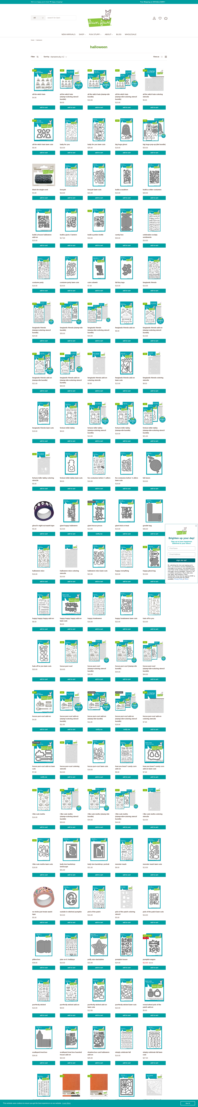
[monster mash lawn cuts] (154, 849)
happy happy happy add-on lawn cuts (71, 620)
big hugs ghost (121, 144)
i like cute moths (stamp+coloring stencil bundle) (69, 816)
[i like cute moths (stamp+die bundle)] (99, 799)
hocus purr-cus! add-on (41, 716)
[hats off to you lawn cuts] (43, 651)
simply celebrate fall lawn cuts (152, 1053)
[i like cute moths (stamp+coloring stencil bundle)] (71, 799)
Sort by (46, 57)
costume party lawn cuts (69, 282)
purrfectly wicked (39, 1005)
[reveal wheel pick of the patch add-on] (154, 989)
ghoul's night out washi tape (43, 526)
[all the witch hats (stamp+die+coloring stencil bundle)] (126, 79)
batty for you (65, 144)
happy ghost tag (149, 571)
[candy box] (126, 220)
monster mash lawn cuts (152, 864)
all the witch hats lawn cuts (42, 144)
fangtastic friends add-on (125, 328)
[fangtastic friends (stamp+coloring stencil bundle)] (43, 312)
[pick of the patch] (99, 897)
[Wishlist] (160, 18)
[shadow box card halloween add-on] (99, 1037)
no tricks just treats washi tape (42, 913)
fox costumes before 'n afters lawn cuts (126, 479)
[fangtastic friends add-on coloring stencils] (99, 363)
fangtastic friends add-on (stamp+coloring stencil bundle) (152, 330)
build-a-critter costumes (152, 190)
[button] (166, 18)
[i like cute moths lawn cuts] (43, 849)
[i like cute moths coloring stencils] (154, 799)
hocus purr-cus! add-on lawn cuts (43, 767)
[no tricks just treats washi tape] (43, 897)
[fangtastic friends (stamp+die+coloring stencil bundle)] (99, 312)
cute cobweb (93, 282)
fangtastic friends (149, 282)
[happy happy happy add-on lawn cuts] (71, 603)
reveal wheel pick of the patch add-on (152, 1006)
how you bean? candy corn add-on (126, 767)
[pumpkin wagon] (154, 944)
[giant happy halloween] (71, 510)
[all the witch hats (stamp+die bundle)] (99, 79)
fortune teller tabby (67, 428)
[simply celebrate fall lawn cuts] (154, 1037)
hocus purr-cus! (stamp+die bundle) (126, 667)
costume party (38, 282)
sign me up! (181, 560)
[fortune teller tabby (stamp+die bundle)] (126, 413)
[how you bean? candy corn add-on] (126, 751)
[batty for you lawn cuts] (99, 129)
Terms (186, 579)
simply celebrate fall (123, 1052)
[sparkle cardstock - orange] (99, 1085)
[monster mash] (126, 849)
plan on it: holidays (67, 959)
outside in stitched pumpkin (71, 912)
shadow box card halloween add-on (98, 1053)
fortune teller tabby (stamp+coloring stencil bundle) (97, 430)
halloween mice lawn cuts (97, 571)
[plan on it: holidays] (71, 944)
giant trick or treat (122, 526)
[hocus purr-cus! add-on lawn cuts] (43, 751)
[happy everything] (126, 556)
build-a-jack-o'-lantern (68, 235)
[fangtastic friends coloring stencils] (154, 363)
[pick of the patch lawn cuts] (154, 897)
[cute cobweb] (99, 267)
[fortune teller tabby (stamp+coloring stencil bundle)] (99, 413)
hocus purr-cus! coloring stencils (69, 767)
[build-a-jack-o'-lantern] (71, 220)
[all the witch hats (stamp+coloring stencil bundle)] (71, 79)
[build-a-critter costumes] (154, 174)
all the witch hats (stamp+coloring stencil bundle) (69, 96)
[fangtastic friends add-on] (126, 312)
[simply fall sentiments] (43, 1085)
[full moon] (154, 463)
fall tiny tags (120, 282)
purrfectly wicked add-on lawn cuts (97, 1006)
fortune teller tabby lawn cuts (71, 478)
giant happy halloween (69, 526)
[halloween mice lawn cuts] (99, 556)
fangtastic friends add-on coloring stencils (97, 379)
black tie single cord (40, 190)
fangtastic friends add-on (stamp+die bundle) (42, 379)
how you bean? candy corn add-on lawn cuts (153, 767)
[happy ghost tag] (154, 556)
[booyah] (71, 174)
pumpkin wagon (149, 959)
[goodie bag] (154, 510)
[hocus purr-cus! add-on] (43, 701)
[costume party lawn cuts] (71, 267)
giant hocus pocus (95, 526)
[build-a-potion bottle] (99, 220)
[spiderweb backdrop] (126, 1085)
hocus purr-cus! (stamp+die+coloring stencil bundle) (153, 668)
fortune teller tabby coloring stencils (43, 479)
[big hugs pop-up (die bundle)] (154, 129)
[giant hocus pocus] (99, 510)
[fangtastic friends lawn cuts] (43, 413)
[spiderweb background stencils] (154, 1085)
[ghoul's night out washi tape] (43, 510)
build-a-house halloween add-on (41, 236)
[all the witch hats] (43, 79)
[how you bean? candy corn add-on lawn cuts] (154, 751)
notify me (99, 534)
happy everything (122, 571)
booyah (63, 190)
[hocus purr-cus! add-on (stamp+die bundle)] (99, 701)
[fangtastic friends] (154, 267)
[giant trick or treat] (126, 510)
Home (32, 40)
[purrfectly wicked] (43, 989)
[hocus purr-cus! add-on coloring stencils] (154, 701)
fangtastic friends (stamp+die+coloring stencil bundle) (98, 330)
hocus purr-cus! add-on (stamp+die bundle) (97, 717)
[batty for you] (71, 129)
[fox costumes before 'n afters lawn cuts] (126, 463)
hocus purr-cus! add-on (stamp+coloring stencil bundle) (69, 718)
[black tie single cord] (43, 174)
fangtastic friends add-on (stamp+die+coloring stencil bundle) (71, 380)
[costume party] (43, 267)
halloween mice (38, 571)
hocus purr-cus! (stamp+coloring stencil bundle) (97, 668)
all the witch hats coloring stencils (153, 95)
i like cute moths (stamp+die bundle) (98, 815)
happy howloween (95, 618)
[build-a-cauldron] (126, 174)
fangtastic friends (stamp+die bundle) (71, 329)
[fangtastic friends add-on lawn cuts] (126, 363)
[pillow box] (43, 944)
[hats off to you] (154, 603)
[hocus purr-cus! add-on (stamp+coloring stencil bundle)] (71, 701)
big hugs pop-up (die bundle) (154, 144)
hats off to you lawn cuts (41, 666)
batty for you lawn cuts (96, 144)
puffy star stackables (96, 959)
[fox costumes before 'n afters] (99, 463)
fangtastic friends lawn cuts (43, 428)
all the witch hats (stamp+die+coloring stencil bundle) (126, 96)
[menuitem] (68, 34)
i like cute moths (38, 814)
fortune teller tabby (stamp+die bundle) (122, 429)
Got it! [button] (188, 1103)
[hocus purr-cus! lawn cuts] (99, 751)
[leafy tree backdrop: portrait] (99, 849)
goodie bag (147, 526)
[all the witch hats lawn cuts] (43, 129)
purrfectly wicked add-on (69, 1005)
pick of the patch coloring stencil (125, 913)
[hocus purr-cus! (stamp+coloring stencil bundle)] (99, 651)
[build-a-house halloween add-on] (43, 220)
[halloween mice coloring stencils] (71, 556)
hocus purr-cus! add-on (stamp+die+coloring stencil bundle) (126, 718)
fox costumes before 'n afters (99, 478)
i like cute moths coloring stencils (152, 815)
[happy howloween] (99, 603)
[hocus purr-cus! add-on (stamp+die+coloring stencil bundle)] (126, 701)
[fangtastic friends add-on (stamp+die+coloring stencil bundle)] (71, 363)
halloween (39, 40)
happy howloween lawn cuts (126, 618)
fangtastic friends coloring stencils (153, 379)
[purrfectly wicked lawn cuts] (126, 989)
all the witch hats (38, 94)
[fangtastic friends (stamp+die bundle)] (71, 312)
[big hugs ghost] (126, 129)
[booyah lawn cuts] (99, 174)
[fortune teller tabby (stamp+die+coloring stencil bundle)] (154, 413)
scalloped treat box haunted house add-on (71, 1053)
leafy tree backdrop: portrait (98, 864)
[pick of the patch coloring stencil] (126, 897)
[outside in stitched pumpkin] (71, 897)
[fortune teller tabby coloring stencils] (43, 463)
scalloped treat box (39, 1052)
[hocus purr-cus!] (71, 651)
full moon (146, 478)
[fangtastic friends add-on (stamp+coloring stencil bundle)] (154, 312)
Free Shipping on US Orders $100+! (152, 2)
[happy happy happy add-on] (43, 603)
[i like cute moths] (43, 799)
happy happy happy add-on (43, 618)
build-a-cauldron (121, 190)
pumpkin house (121, 959)
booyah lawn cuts (94, 190)
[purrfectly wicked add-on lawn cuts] (99, 989)
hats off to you (148, 618)
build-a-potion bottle (95, 235)
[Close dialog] (196, 526)
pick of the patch (94, 912)
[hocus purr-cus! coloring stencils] (71, 751)
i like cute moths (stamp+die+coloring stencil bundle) (126, 816)
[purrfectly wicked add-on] (71, 989)
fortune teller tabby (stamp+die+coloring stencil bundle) (153, 430)
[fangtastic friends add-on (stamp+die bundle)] (43, 363)
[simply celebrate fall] (126, 1037)
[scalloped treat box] (43, 1037)
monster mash (120, 864)
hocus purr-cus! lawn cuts (98, 766)
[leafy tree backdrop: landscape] (71, 849)
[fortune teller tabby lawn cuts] (71, 463)
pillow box (36, 959)
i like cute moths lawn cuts (42, 864)
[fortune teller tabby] (71, 413)
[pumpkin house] (126, 944)
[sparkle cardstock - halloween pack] (71, 1085)
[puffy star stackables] (99, 944)
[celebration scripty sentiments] (154, 220)
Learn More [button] (66, 1103)
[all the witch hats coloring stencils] (154, 79)
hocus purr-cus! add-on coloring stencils (152, 717)
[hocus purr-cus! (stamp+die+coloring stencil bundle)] (154, 651)
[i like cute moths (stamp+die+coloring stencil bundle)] (126, 799)
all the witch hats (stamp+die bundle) (99, 95)
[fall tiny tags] (126, 267)
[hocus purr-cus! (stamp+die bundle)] (126, 651)
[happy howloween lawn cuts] (126, 603)
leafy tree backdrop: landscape (67, 865)
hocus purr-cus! (66, 666)
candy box (119, 235)
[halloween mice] (43, 556)
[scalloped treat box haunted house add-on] (71, 1037)
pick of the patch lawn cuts (153, 912)
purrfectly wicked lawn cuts (125, 1005)
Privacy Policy (178, 579)
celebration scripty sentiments (150, 236)
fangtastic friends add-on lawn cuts (125, 379)
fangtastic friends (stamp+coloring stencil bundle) (41, 330)
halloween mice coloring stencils (69, 572)
